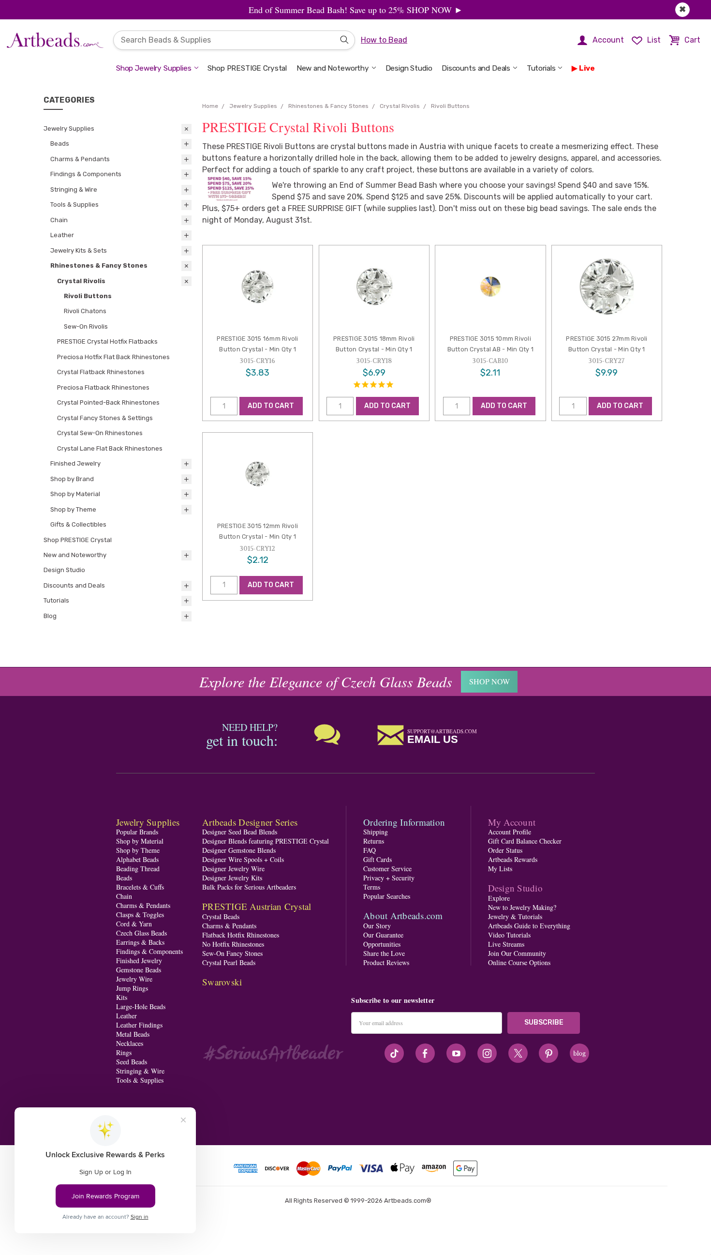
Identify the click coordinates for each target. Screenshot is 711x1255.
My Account (512, 822)
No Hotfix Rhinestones (233, 944)
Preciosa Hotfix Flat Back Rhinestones (113, 357)
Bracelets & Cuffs (140, 887)
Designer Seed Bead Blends (239, 831)
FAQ (369, 850)
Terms (371, 887)
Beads (59, 143)
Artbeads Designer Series (249, 822)
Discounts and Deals (476, 68)
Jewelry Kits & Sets (78, 250)
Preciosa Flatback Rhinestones (103, 387)
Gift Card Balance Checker (525, 841)
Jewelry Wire (134, 978)
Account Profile (509, 831)
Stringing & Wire (73, 189)
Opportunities (381, 944)
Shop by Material (75, 494)
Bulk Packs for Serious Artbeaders (249, 887)
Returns (373, 841)
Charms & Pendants (80, 159)
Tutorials (541, 68)
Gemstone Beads (138, 969)
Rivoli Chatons (85, 311)
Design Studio (408, 68)
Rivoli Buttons (88, 296)
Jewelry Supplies (69, 128)
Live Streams (506, 944)
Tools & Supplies (74, 204)
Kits (121, 997)
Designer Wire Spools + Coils (243, 859)
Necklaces (129, 1043)
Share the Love (384, 953)
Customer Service (387, 868)
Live (587, 68)
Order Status (505, 850)
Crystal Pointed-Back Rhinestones (108, 402)
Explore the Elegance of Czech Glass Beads (325, 681)
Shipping (375, 831)
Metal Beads (132, 1034)
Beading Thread (138, 868)
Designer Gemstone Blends (239, 850)
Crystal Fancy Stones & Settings (105, 418)
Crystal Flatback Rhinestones (101, 372)
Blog (50, 616)
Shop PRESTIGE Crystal (247, 68)
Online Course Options (519, 962)
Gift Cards (377, 859)
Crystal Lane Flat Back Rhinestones (110, 448)
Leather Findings (139, 1024)
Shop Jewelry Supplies (154, 68)
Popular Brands (137, 831)
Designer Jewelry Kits (232, 877)
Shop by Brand (72, 479)
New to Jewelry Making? (522, 907)
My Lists (500, 868)
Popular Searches (386, 896)
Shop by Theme (73, 509)
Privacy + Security (389, 877)
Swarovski (222, 982)
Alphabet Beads (137, 859)
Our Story (377, 925)
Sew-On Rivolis (86, 326)
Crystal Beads (220, 916)
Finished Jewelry (75, 463)
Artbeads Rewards (512, 859)
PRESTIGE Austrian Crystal (256, 906)
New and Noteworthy (332, 68)
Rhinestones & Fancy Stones (99, 265)
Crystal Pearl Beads (228, 962)
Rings (124, 1052)
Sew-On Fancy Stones (232, 953)
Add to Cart (271, 406)
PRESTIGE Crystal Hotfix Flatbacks (107, 341)
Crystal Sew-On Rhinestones (100, 433)
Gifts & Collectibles (78, 524)
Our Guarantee (383, 934)
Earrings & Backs (140, 942)
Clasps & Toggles (140, 914)
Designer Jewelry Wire (233, 868)
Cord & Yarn (134, 923)
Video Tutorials (509, 934)
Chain (59, 220)
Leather (62, 235)
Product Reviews (386, 962)
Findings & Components (85, 174)
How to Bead (384, 40)
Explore (499, 898)
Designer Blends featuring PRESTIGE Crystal (265, 841)
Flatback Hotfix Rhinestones (240, 934)
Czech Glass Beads (141, 932)
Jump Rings (132, 988)
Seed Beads (131, 1061)
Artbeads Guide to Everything (529, 925)
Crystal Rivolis (81, 281)
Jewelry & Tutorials (515, 916)
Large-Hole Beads (140, 1006)
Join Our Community (517, 953)
